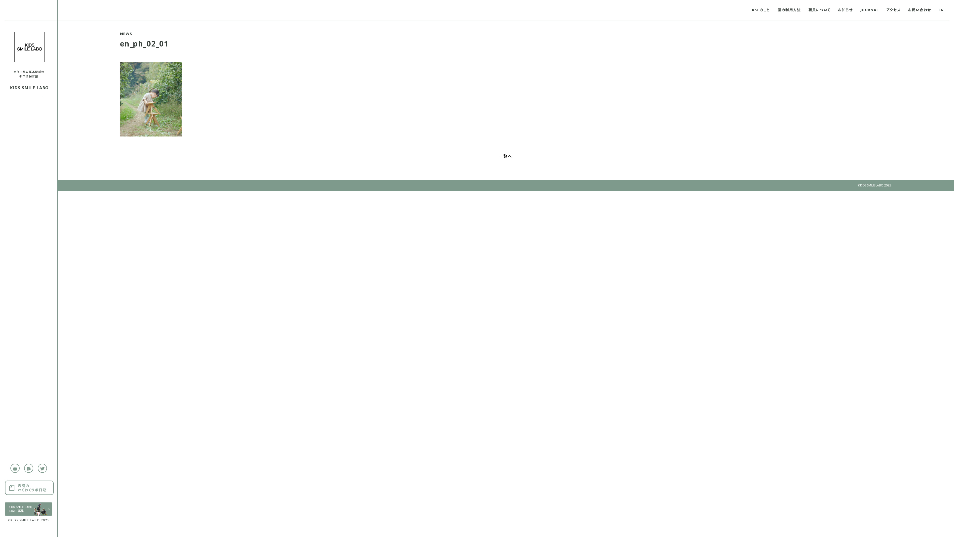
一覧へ (505, 156)
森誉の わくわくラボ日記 (32, 487)
